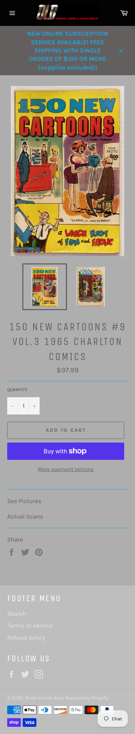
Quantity (17, 389)
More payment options (66, 469)
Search (16, 613)
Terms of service (30, 625)
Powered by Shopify (86, 698)
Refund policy (26, 637)
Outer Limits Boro (44, 698)
